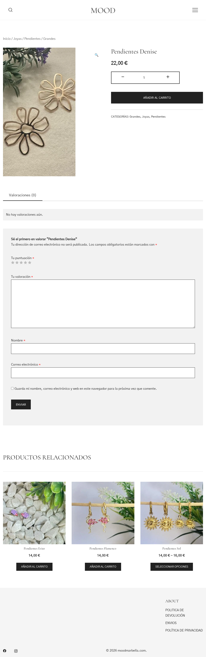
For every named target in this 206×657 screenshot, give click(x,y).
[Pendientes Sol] (171, 513)
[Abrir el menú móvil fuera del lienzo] (195, 10)
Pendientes (32, 38)
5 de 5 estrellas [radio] (29, 262)
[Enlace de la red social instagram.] (16, 650)
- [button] (122, 77)
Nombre (18, 340)
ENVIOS (171, 623)
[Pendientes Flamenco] (103, 513)
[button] (97, 55)
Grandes (49, 38)
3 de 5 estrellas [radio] (21, 262)
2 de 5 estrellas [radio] (17, 262)
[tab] (22, 195)
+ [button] (167, 77)
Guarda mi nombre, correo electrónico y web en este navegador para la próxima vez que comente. (85, 388)
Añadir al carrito (157, 97)
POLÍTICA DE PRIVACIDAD (184, 630)
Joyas (17, 38)
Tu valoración (22, 276)
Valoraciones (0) (22, 195)
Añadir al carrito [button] (34, 566)
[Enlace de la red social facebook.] (4, 650)
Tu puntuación (22, 258)
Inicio (7, 38)
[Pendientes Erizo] (34, 513)
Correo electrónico (26, 364)
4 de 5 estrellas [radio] (25, 262)
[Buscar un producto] (10, 10)
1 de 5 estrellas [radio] (12, 262)
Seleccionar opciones (171, 566)
